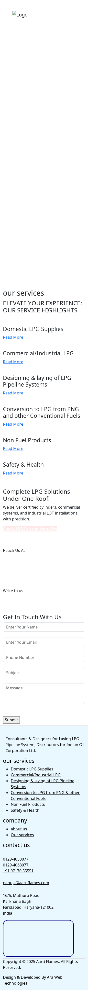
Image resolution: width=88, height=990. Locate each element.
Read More (13, 337)
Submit (11, 720)
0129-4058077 (15, 560)
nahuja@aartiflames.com (26, 600)
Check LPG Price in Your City (30, 528)
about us (19, 829)
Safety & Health (25, 810)
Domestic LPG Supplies (32, 769)
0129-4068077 (15, 566)
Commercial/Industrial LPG (36, 775)
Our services (22, 834)
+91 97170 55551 (18, 574)
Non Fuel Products (28, 804)
